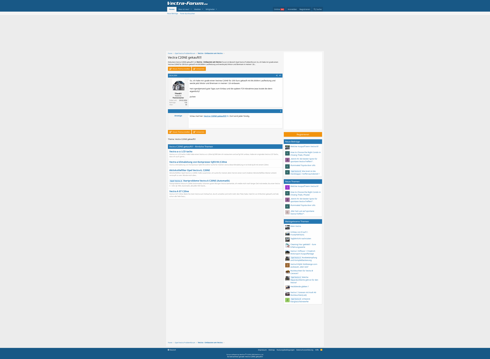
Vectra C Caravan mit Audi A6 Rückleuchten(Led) (303, 293)
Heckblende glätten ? (299, 286)
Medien (197, 9)
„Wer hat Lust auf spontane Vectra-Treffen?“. (302, 212)
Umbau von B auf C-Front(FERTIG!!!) (299, 233)
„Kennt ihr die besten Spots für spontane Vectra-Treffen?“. (303, 160)
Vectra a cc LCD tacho (180, 151)
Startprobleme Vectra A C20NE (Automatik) (200, 180)
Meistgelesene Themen (297, 221)
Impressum (262, 350)
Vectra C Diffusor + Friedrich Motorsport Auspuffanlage (302, 252)
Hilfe (317, 350)
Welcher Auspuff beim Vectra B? (304, 146)
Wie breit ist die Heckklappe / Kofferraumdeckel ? (305, 172)
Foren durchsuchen (187, 13)
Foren (172, 9)
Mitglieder (210, 9)
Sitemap (271, 350)
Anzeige (178, 115)
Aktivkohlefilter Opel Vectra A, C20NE (189, 170)
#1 (280, 75)
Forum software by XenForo (245, 354)
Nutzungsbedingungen (286, 350)
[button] (191, 9)
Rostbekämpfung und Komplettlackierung (303, 258)
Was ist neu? (183, 9)
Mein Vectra (295, 226)
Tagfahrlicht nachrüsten (300, 238)
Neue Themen (292, 181)
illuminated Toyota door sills (302, 165)
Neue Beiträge (172, 13)
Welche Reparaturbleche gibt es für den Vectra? (304, 280)
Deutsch (172, 350)
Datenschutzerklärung (304, 350)
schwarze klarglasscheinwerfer (300, 300)
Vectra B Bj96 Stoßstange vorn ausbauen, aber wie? (303, 265)
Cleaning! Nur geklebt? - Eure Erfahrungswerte (303, 245)
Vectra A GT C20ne (179, 191)
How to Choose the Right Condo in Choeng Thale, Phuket (305, 153)
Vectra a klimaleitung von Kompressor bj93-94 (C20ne (198, 161)
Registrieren (303, 134)
